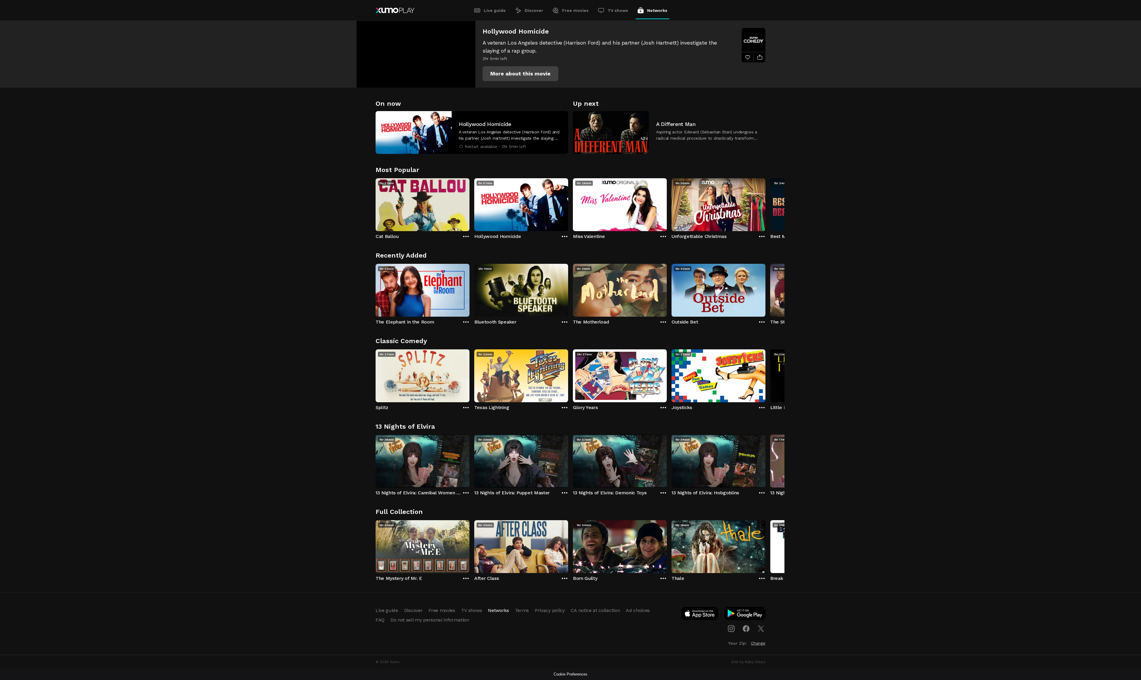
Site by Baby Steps (748, 662)
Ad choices (638, 610)
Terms (522, 610)
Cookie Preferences (570, 674)
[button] (520, 73)
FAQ (380, 620)
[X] (761, 628)
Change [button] (758, 643)
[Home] (395, 10)
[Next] (765, 203)
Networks (657, 10)
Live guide (495, 10)
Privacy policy (550, 610)
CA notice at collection (595, 610)
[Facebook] (746, 628)
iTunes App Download (700, 614)
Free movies (575, 10)
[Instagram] (731, 628)
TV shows (618, 10)
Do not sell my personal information (429, 620)
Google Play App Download (745, 614)
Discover (534, 10)
